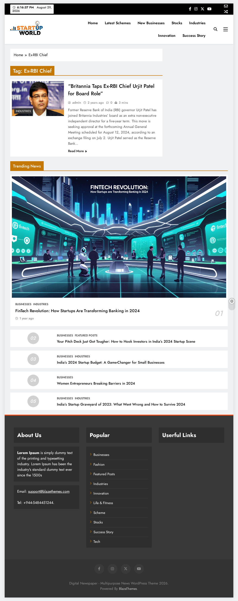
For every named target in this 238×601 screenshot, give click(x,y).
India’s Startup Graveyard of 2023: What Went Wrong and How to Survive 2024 (121, 404)
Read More (76, 151)
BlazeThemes (128, 588)
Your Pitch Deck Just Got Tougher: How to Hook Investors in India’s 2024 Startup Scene (126, 341)
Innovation (166, 35)
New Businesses (151, 23)
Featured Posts (86, 335)
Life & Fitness (103, 502)
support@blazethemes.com (48, 491)
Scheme (99, 512)
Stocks (177, 23)
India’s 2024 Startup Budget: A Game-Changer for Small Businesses (111, 362)
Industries (197, 23)
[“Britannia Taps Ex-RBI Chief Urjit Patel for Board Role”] (38, 98)
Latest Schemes (118, 23)
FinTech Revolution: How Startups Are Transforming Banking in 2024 (77, 311)
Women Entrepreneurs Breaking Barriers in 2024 (96, 383)
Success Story (193, 35)
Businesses (23, 304)
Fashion (99, 464)
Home (93, 23)
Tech (96, 541)
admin (76, 102)
